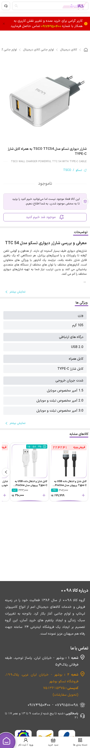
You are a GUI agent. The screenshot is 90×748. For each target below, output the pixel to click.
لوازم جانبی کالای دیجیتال (38, 50)
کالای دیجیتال (68, 50)
